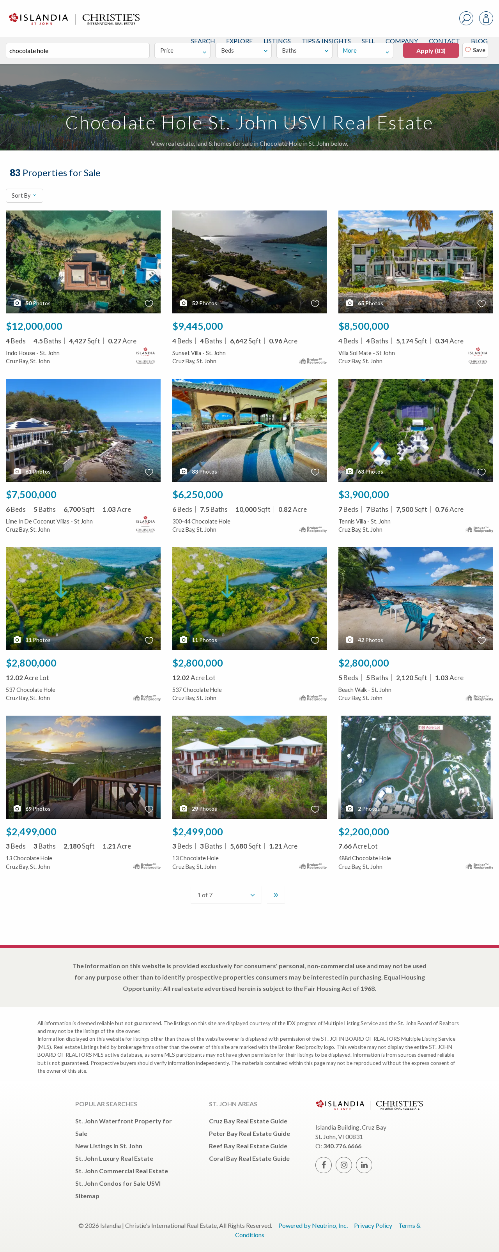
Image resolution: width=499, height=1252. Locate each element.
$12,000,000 (34, 326)
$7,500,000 (31, 494)
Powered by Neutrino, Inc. (313, 1225)
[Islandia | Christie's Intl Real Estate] (73, 12)
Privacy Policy (373, 1225)
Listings (277, 40)
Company (402, 40)
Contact (444, 40)
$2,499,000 (31, 831)
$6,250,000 (197, 494)
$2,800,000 (31, 662)
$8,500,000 (363, 326)
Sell (368, 40)
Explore (239, 40)
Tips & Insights (326, 40)
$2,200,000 (363, 831)
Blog (479, 40)
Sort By (22, 195)
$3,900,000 (363, 494)
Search (203, 40)
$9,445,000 (197, 326)
